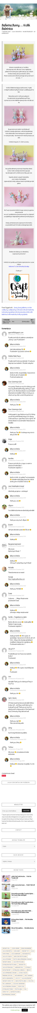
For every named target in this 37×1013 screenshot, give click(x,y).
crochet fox (22, 964)
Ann (9, 677)
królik (27, 312)
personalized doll (7, 975)
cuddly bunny (12, 310)
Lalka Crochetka (17, 31)
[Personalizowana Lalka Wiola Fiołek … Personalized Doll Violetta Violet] (6, 913)
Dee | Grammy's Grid (14, 382)
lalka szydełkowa (7, 967)
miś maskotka (26, 954)
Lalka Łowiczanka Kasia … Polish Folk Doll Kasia (23, 886)
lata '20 (17, 978)
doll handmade (6, 983)
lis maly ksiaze (23, 973)
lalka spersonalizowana (9, 973)
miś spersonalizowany (8, 994)
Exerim (10, 525)
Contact (18, 830)
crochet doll (6, 948)
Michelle (11, 567)
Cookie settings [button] (15, 1010)
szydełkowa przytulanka (9, 964)
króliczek (19, 310)
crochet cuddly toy (7, 981)
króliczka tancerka (20, 312)
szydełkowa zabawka (19, 970)
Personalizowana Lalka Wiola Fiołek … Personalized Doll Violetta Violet (22, 911)
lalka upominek (6, 959)
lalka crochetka (7, 951)
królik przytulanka (22, 314)
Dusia (10, 593)
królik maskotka (12, 314)
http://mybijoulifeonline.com (16, 579)
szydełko (28, 967)
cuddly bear (5, 954)
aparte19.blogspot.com (15, 332)
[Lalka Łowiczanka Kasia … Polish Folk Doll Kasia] (6, 887)
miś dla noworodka (7, 978)
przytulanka (18, 989)
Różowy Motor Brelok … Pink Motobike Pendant (22, 920)
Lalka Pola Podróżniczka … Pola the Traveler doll (21, 877)
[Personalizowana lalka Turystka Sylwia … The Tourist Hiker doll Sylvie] (6, 896)
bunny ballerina (22, 308)
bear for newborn (26, 948)
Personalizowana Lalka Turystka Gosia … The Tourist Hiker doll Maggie (22, 903)
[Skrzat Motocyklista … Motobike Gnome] (6, 930)
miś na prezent (6, 970)
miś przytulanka (15, 992)
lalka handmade (15, 954)
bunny (16, 308)
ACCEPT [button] (25, 1010)
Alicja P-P (11, 649)
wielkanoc (17, 951)
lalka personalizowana (9, 986)
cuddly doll (21, 986)
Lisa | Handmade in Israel (16, 486)
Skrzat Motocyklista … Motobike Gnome (22, 928)
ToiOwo (10, 747)
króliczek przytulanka (8, 312)
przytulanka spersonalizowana (22, 959)
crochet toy (25, 951)
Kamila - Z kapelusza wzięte (17, 617)
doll (25, 989)
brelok (29, 970)
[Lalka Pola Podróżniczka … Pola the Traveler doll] (6, 878)
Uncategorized (28, 31)
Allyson (10, 505)
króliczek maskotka (28, 310)
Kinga (10, 439)
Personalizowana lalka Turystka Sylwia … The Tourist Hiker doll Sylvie (23, 894)
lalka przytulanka (18, 962)
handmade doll (19, 967)
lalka (32, 951)
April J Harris (12, 698)
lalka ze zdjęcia (7, 956)
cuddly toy (5, 992)
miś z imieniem (28, 975)
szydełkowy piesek (7, 989)
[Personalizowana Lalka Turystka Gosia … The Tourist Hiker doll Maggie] (6, 904)
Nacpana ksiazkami (14, 544)
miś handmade (19, 975)
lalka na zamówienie (19, 983)
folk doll (31, 981)
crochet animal (6, 962)
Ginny (10, 728)
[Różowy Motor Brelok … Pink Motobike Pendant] (6, 921)
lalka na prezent (26, 978)
